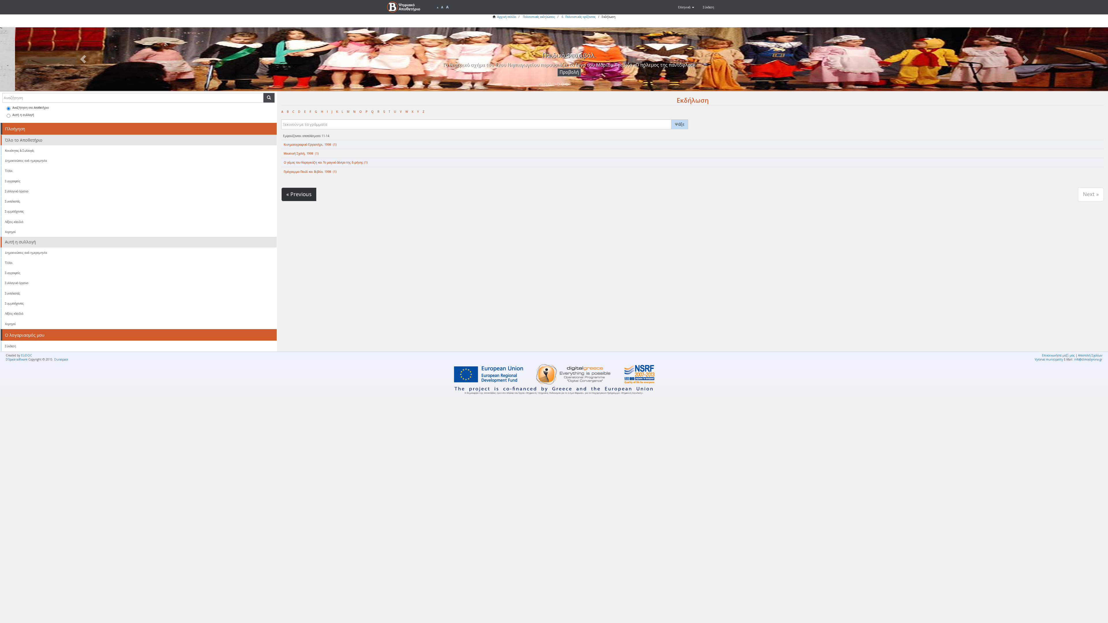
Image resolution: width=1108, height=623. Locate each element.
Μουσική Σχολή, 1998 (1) (301, 153)
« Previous (299, 194)
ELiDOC (26, 355)
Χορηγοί (10, 232)
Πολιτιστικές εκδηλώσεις (539, 17)
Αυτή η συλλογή (23, 115)
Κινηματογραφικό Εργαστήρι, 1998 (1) (310, 144)
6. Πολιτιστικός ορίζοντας (579, 17)
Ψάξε (679, 124)
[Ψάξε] (269, 98)
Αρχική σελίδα (506, 17)
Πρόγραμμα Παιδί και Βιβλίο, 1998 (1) (310, 172)
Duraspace (61, 359)
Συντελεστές (12, 201)
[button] (686, 7)
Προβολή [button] (554, 72)
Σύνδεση (10, 346)
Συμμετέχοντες (14, 211)
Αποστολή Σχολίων (1090, 355)
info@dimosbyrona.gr (1088, 359)
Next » (1091, 194)
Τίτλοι (9, 171)
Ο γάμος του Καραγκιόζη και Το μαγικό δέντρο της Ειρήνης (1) (326, 162)
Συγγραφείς (12, 181)
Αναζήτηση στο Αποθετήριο (30, 108)
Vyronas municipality (1049, 359)
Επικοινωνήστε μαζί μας (1058, 355)
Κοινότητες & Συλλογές (19, 151)
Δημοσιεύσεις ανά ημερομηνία (26, 161)
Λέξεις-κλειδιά (14, 222)
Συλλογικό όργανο (16, 191)
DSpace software (16, 359)
